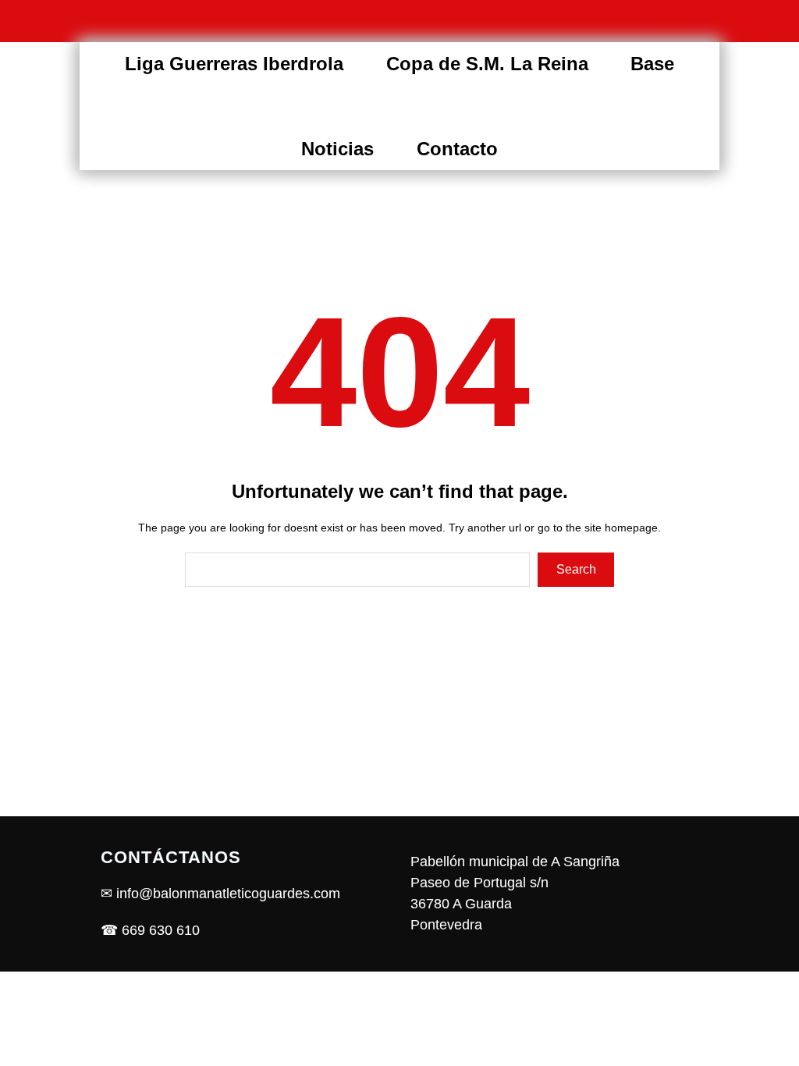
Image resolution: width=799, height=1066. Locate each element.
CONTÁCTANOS (171, 857)
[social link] (661, 21)
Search (576, 569)
